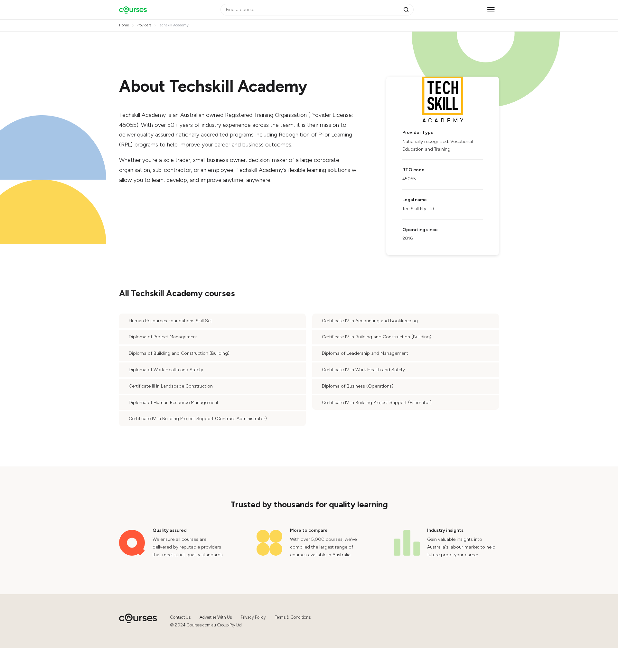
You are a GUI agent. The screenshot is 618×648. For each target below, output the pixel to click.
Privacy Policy (253, 617)
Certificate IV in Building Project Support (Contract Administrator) (198, 418)
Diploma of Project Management (163, 337)
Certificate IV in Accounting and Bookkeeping (370, 321)
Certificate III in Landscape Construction (171, 386)
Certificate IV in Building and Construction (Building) (376, 337)
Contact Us (180, 617)
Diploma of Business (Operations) (357, 386)
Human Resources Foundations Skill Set (170, 321)
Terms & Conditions (293, 617)
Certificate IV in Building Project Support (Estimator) (377, 402)
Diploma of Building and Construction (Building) (179, 353)
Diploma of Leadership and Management (365, 353)
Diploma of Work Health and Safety (166, 369)
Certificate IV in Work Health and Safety (363, 369)
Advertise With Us (216, 617)
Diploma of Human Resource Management (174, 402)
